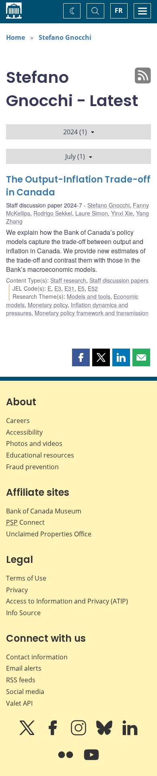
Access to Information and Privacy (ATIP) (67, 601)
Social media (25, 691)
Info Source (23, 612)
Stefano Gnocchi (65, 37)
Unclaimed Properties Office (48, 534)
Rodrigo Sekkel (52, 213)
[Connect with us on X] (28, 733)
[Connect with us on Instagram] (79, 733)
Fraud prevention (32, 466)
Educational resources (40, 455)
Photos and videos (34, 443)
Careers (18, 420)
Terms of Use (26, 578)
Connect (25, 522)
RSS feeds (20, 679)
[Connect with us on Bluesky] (105, 733)
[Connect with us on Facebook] (53, 733)
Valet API (19, 703)
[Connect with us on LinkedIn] (130, 733)
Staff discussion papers (119, 280)
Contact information (37, 657)
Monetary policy (48, 305)
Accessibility (24, 432)
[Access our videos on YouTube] (91, 760)
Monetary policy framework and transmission (92, 313)
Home (15, 37)
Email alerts (23, 668)
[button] (81, 357)
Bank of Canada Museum (43, 511)
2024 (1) (75, 131)
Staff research (68, 280)
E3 (57, 288)
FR (119, 10)
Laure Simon (91, 213)
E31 (69, 288)
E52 (93, 288)
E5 (81, 288)
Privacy (17, 589)
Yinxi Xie (122, 213)
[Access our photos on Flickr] (66, 760)
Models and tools (88, 296)
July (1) (75, 156)
